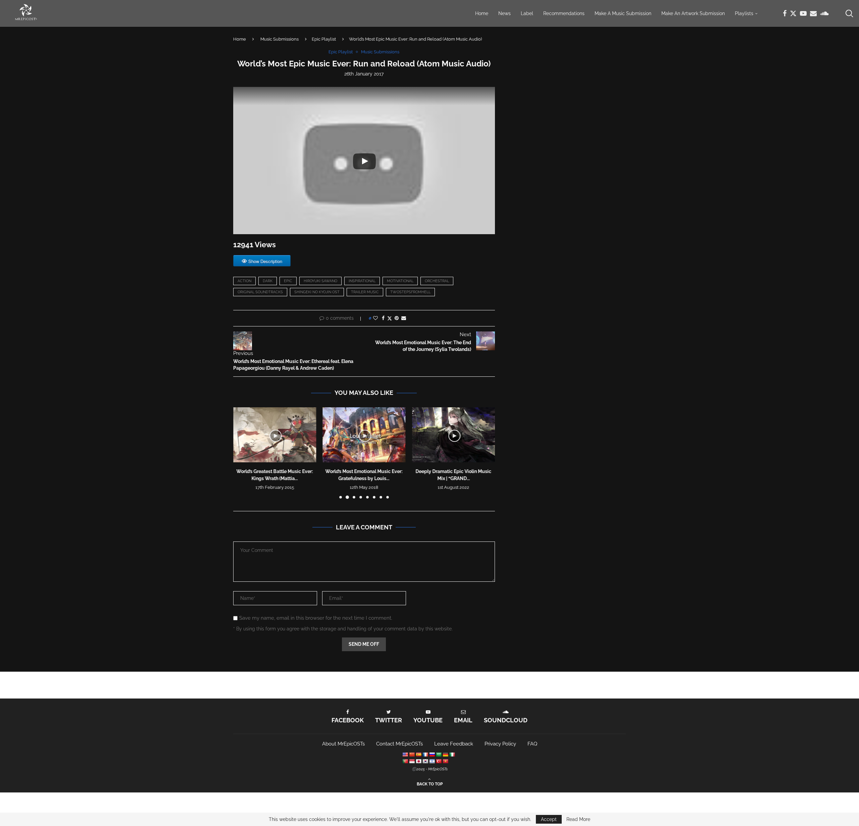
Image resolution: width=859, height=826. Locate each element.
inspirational (362, 281)
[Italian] (452, 754)
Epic (288, 281)
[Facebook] (785, 13)
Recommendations (564, 13)
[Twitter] (793, 13)
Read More (578, 819)
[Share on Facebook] (383, 318)
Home (481, 13)
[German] (445, 754)
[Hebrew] (432, 761)
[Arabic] (439, 754)
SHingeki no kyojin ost (317, 292)
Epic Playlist (324, 39)
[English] (405, 754)
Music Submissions (279, 39)
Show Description (265, 261)
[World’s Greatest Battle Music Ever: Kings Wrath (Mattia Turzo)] (274, 434)
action (244, 281)
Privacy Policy (500, 744)
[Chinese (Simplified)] (412, 754)
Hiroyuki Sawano (320, 281)
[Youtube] (803, 13)
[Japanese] (418, 761)
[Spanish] (418, 754)
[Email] (813, 13)
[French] (425, 754)
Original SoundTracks (260, 292)
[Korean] (425, 761)
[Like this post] (375, 318)
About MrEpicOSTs (343, 744)
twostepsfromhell (410, 292)
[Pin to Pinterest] (397, 318)
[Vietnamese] (445, 761)
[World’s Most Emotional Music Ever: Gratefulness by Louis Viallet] (364, 434)
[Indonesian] (412, 761)
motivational (400, 281)
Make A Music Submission (623, 13)
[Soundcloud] (824, 13)
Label (527, 13)
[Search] (849, 13)
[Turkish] (439, 761)
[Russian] (432, 754)
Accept (549, 819)
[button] (242, 452)
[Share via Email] (403, 318)
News (504, 13)
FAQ (532, 744)
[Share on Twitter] (389, 318)
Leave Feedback (453, 744)
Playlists (744, 13)
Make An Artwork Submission (693, 13)
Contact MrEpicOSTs (399, 744)
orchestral (437, 281)
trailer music (365, 292)
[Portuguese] (405, 761)
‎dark (267, 281)
